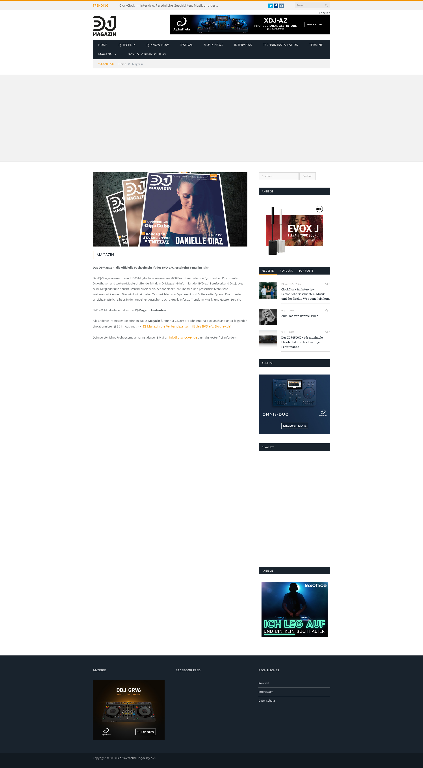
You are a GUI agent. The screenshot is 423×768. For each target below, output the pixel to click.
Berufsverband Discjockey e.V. (135, 758)
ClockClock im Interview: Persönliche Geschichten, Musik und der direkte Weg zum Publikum (170, 6)
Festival (186, 45)
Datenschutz (266, 700)
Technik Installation (280, 45)
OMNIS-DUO (303, 152)
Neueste (268, 271)
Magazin (105, 54)
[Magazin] (170, 210)
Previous (101, 115)
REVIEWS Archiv (268, 84)
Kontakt (263, 683)
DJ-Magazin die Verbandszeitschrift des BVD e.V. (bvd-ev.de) (181, 326)
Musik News (213, 45)
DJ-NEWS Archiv (110, 84)
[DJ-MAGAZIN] (104, 25)
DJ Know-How (158, 45)
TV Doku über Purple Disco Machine (130, 147)
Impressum (265, 692)
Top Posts (306, 271)
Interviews (243, 45)
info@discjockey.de (181, 337)
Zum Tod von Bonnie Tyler (299, 316)
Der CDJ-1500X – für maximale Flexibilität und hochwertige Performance (302, 342)
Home (103, 45)
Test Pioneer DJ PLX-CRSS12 (274, 117)
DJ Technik (127, 45)
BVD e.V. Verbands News (147, 54)
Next (239, 115)
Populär (286, 271)
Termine (316, 45)
